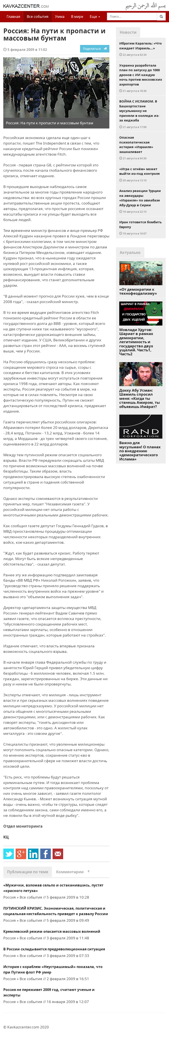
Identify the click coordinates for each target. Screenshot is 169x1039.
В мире (77, 16)
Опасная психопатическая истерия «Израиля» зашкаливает (136, 147)
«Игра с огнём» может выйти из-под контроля (139, 174)
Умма (59, 16)
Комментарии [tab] (72, 871)
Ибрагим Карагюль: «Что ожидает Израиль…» (140, 48)
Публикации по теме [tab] (27, 871)
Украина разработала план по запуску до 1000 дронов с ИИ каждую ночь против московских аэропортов (140, 78)
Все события (37, 16)
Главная (13, 16)
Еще (94, 16)
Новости (128, 32)
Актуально (130, 252)
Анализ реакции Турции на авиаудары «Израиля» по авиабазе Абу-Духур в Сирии (140, 200)
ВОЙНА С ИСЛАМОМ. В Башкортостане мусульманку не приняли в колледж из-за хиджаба (139, 114)
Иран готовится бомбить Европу (140, 227)
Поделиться (93, 49)
